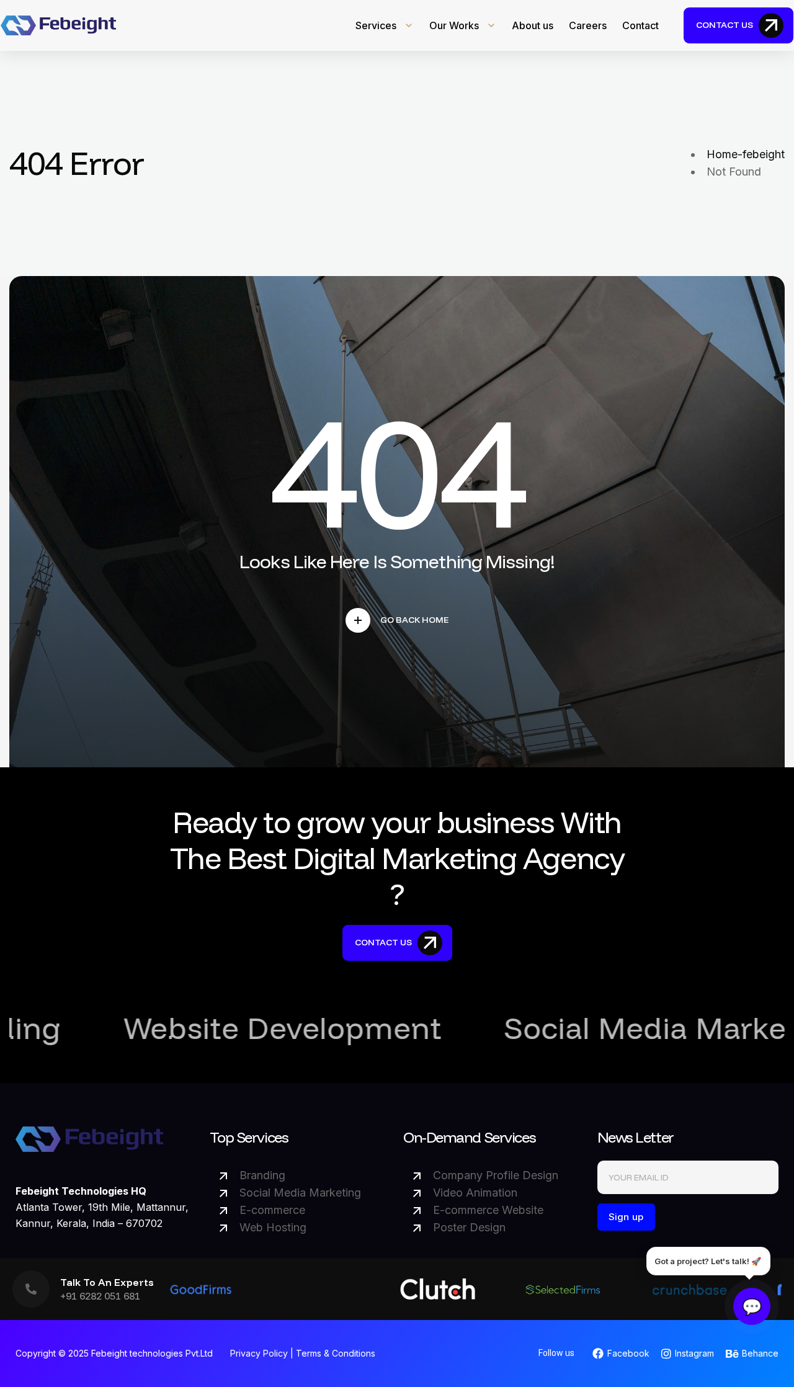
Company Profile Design (495, 1175)
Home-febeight (746, 154)
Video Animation (475, 1192)
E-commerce (272, 1209)
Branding (262, 1175)
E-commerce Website (488, 1209)
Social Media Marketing (300, 1192)
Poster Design (469, 1227)
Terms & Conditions (335, 1353)
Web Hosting (272, 1227)
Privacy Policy (259, 1353)
